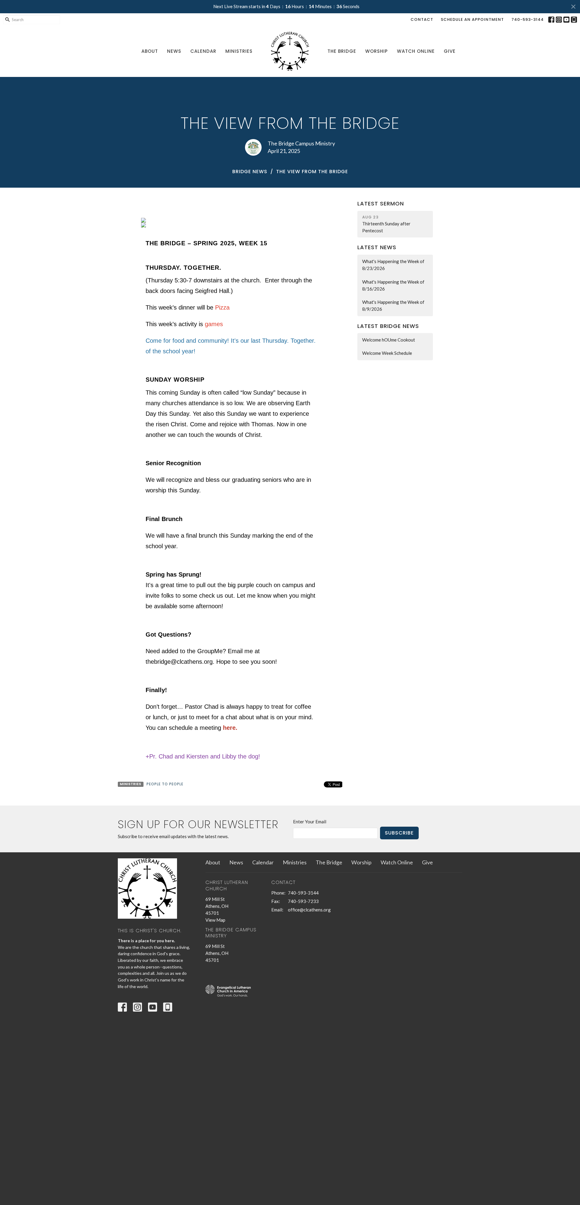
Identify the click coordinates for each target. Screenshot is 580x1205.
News (174, 51)
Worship (376, 51)
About (149, 51)
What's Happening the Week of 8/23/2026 (393, 265)
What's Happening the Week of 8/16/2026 (393, 285)
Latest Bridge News (388, 326)
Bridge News (249, 171)
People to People (165, 784)
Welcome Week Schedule (387, 353)
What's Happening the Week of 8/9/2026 (393, 305)
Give (450, 51)
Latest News (376, 247)
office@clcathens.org (309, 909)
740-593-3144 (527, 19)
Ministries (239, 51)
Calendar (203, 51)
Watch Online (416, 51)
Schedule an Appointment (472, 19)
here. (230, 727)
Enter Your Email (309, 821)
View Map (215, 920)
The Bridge (341, 51)
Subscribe (399, 832)
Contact (422, 19)
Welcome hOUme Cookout (388, 339)
